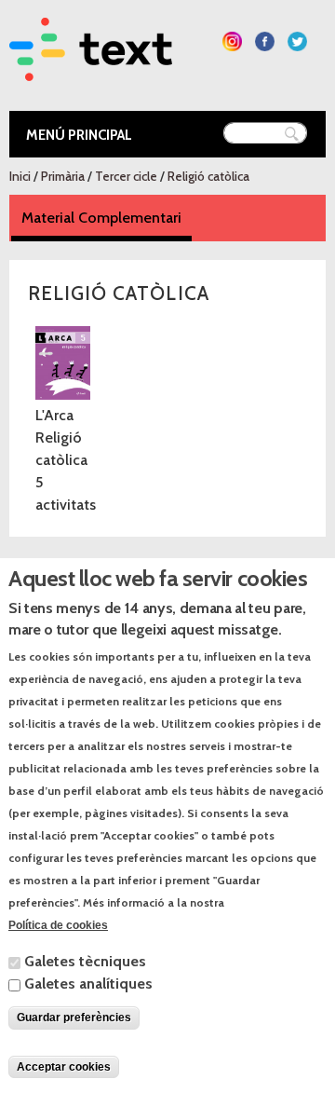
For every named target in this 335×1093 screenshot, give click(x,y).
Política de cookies (58, 925)
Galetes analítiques (88, 983)
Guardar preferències (74, 1017)
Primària (63, 176)
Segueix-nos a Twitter (297, 41)
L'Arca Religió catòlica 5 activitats (65, 459)
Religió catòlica (208, 176)
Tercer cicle (126, 176)
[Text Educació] (90, 69)
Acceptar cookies (64, 1066)
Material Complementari (106, 217)
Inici (20, 176)
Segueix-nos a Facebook (265, 41)
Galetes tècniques (85, 961)
